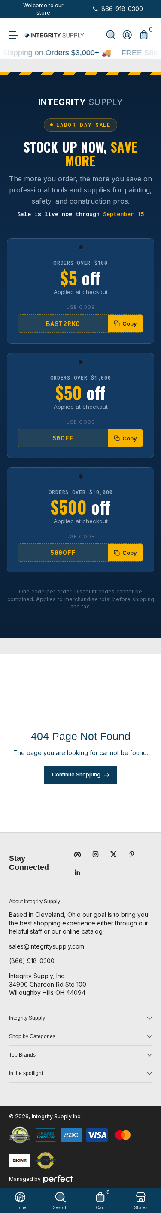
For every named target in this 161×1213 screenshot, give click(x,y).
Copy (129, 323)
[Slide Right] (72, 9)
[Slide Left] (15, 9)
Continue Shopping (76, 774)
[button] (111, 35)
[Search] (111, 35)
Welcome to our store (43, 9)
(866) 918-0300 (32, 960)
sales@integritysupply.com (46, 946)
